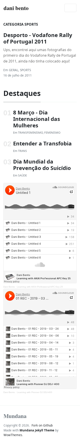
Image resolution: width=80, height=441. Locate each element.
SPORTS (25, 70)
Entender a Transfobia (42, 143)
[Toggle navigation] (70, 8)
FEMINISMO (52, 132)
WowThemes (13, 435)
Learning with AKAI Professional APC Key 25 (40, 287)
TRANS (22, 151)
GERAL (13, 70)
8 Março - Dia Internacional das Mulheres (36, 119)
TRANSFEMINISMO (30, 132)
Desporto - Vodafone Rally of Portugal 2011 (37, 38)
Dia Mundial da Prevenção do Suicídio (42, 165)
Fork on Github (42, 425)
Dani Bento (9, 287)
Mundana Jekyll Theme (37, 430)
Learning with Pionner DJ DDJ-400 (34, 392)
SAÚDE (22, 175)
